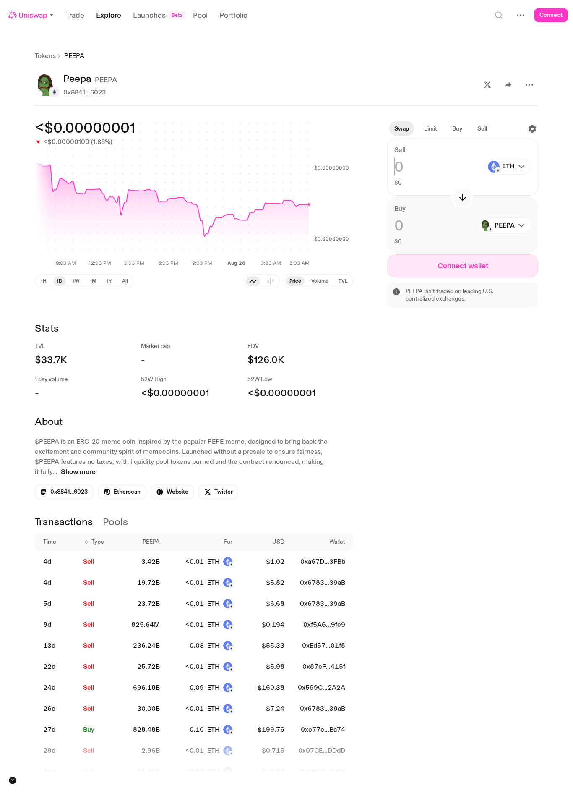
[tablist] (262, 281)
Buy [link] (88, 729)
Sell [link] (88, 561)
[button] (31, 15)
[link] (122, 492)
